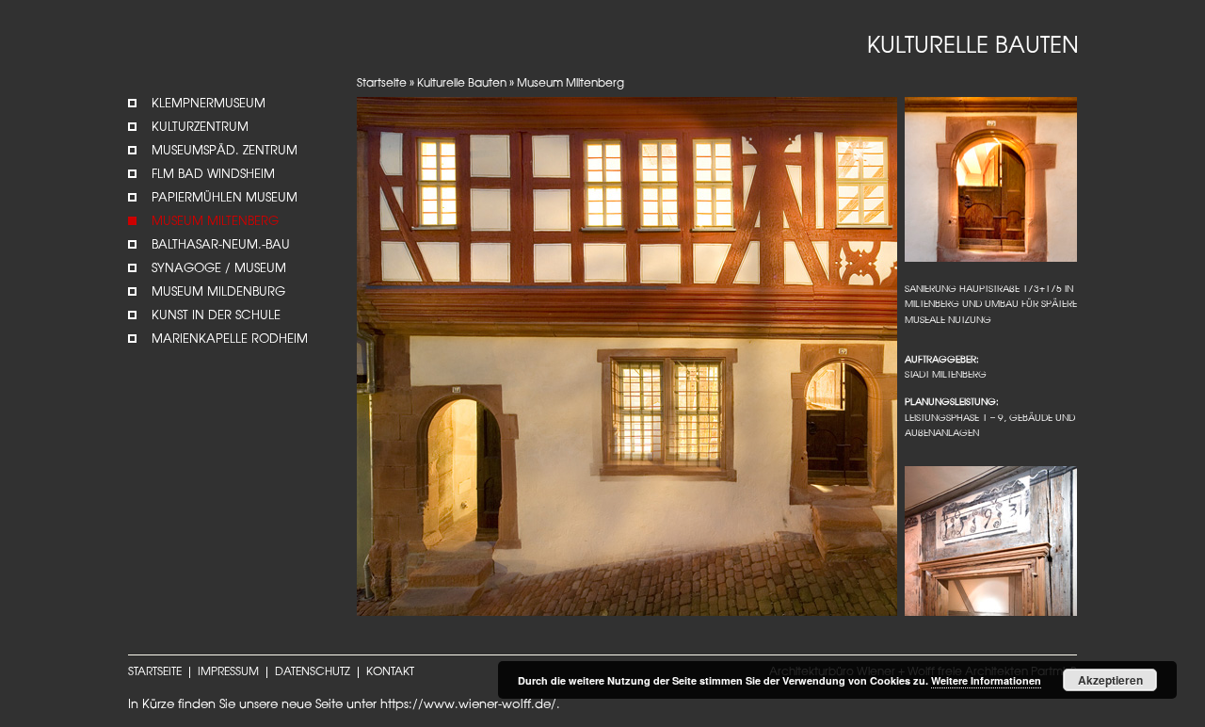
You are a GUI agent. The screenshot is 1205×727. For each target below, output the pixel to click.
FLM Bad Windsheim (213, 175)
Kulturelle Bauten (461, 83)
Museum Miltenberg (215, 222)
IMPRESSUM (228, 672)
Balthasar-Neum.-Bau (221, 245)
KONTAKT (390, 672)
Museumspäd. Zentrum (224, 151)
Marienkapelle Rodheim (230, 339)
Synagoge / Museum (219, 269)
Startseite (382, 83)
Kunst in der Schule (216, 316)
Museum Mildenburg (218, 292)
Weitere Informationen (986, 680)
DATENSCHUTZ (312, 672)
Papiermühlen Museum (224, 198)
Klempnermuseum (208, 104)
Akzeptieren (1110, 679)
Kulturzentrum (200, 127)
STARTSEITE (155, 672)
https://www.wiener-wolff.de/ (468, 705)
